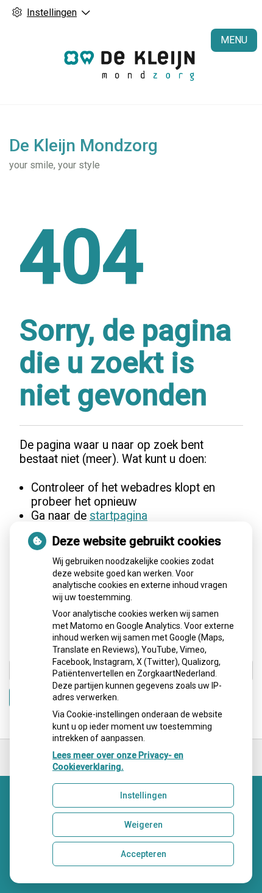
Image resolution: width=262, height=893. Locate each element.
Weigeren (143, 825)
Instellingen (143, 795)
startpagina (118, 516)
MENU (234, 40)
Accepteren (143, 854)
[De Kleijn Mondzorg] (131, 64)
